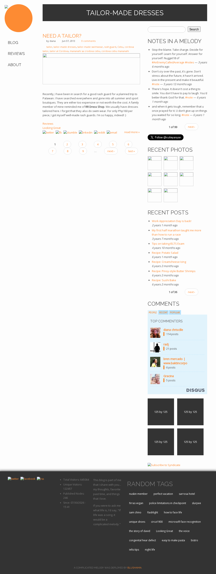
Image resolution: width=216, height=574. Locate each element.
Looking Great (52, 128)
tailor (49, 46)
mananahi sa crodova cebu (85, 51)
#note (155, 84)
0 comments (88, 40)
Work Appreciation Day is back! (171, 221)
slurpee (196, 503)
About (14, 65)
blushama (134, 567)
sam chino (135, 512)
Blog (13, 42)
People (153, 312)
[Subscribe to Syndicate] (164, 465)
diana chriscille (173, 330)
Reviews (16, 53)
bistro (194, 540)
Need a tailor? (62, 36)
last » (131, 151)
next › (111, 151)
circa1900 (157, 522)
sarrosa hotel (187, 494)
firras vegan (136, 503)
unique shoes (137, 522)
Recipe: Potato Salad (165, 253)
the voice (184, 531)
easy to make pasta (173, 540)
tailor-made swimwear (90, 46)
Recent (163, 312)
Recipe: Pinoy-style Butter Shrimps (174, 271)
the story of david (139, 531)
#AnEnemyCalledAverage (168, 62)
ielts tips (134, 549)
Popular (175, 312)
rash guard (110, 46)
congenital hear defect (142, 540)
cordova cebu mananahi (115, 51)
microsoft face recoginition (185, 522)
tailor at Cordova (59, 51)
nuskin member (138, 494)
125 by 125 (160, 412)
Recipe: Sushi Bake (164, 280)
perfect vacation (163, 494)
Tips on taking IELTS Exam (168, 243)
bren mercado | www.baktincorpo (175, 361)
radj (166, 344)
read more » (132, 132)
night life (150, 549)
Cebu (120, 46)
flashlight (152, 512)
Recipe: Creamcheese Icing (169, 262)
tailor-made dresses (65, 46)
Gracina (168, 376)
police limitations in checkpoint (167, 503)
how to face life (173, 512)
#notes (189, 62)
